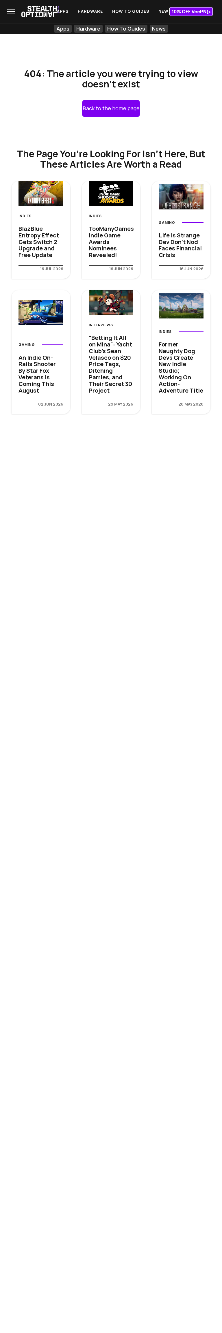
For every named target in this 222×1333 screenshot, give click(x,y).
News (164, 11)
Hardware (90, 11)
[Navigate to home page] (40, 11)
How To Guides (130, 11)
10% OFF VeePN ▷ (191, 11)
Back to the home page (111, 108)
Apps (63, 11)
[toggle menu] (11, 11)
